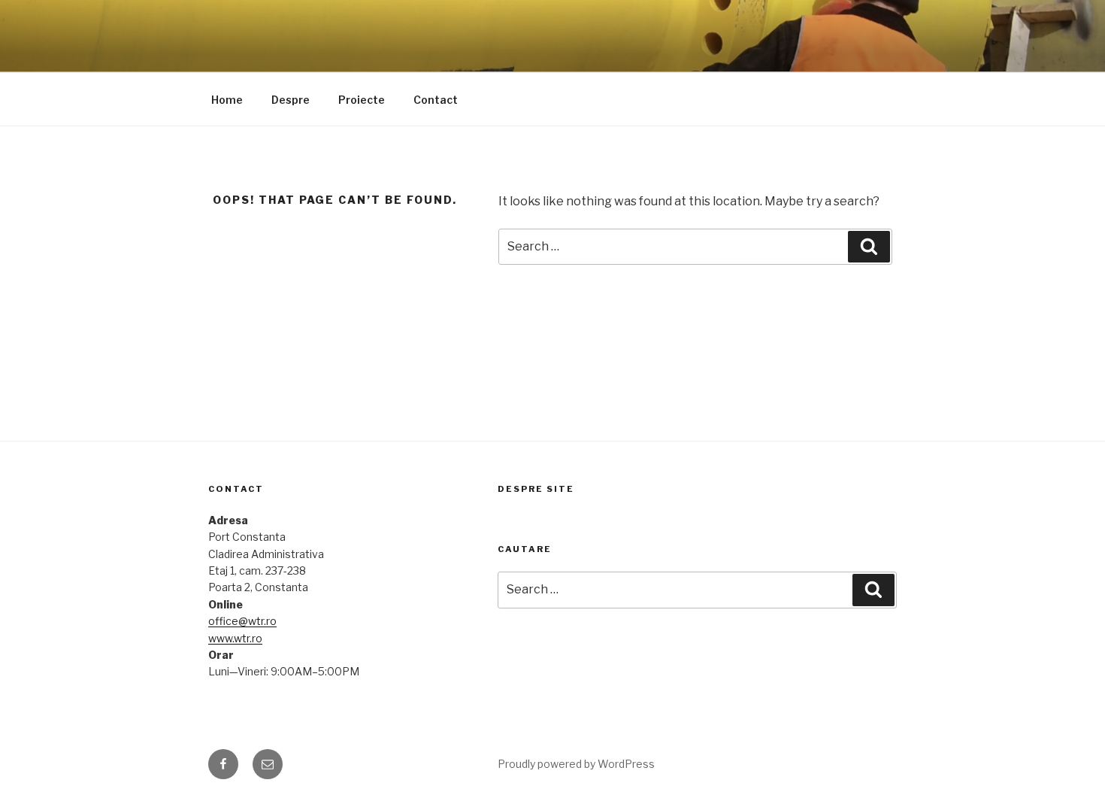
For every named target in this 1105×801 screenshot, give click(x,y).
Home (227, 99)
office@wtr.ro (242, 620)
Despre (290, 99)
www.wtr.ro (235, 638)
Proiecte (361, 99)
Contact (435, 99)
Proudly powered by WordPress (576, 763)
